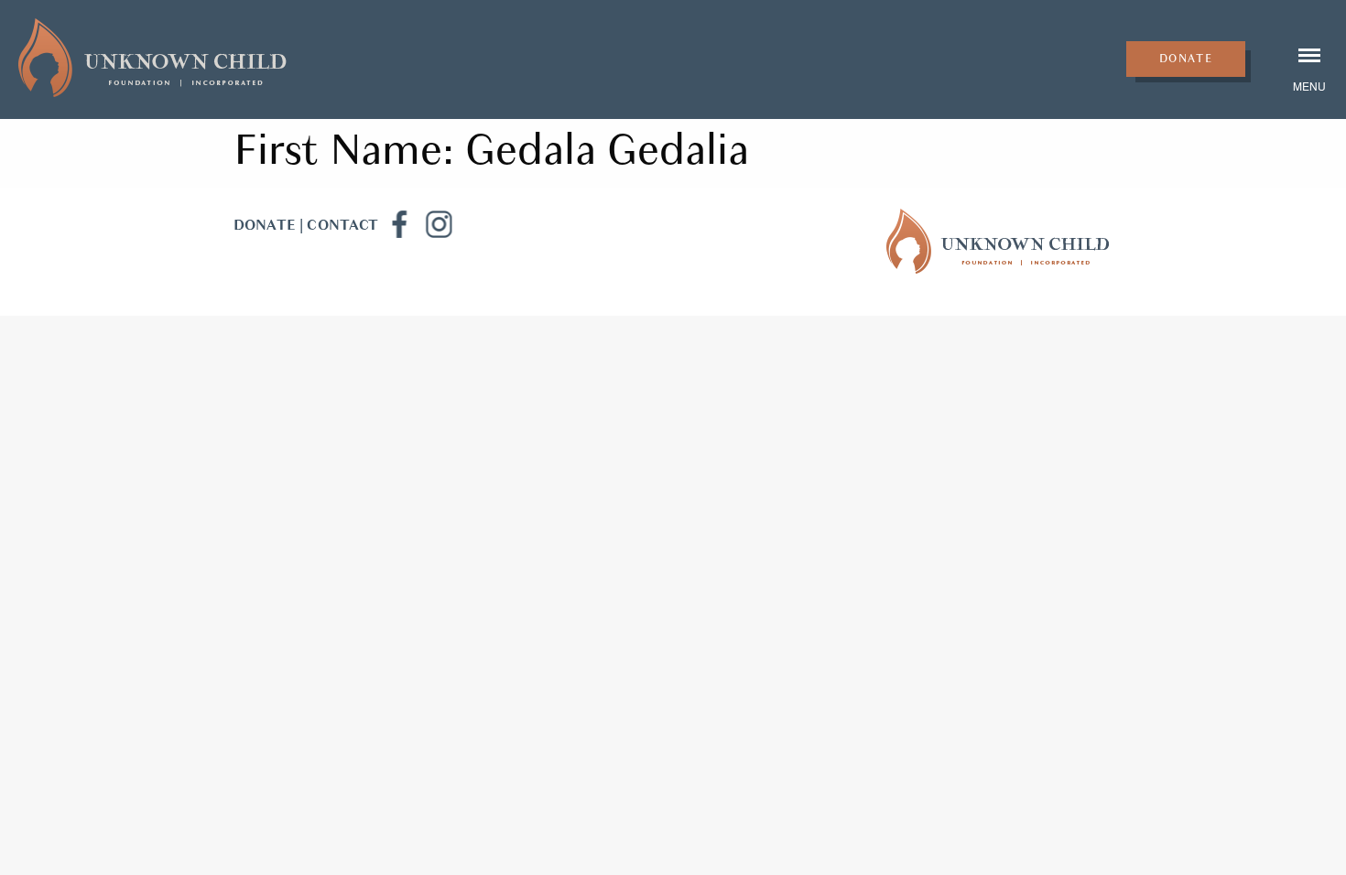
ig (438, 224)
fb (398, 224)
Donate (1186, 58)
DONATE (264, 225)
